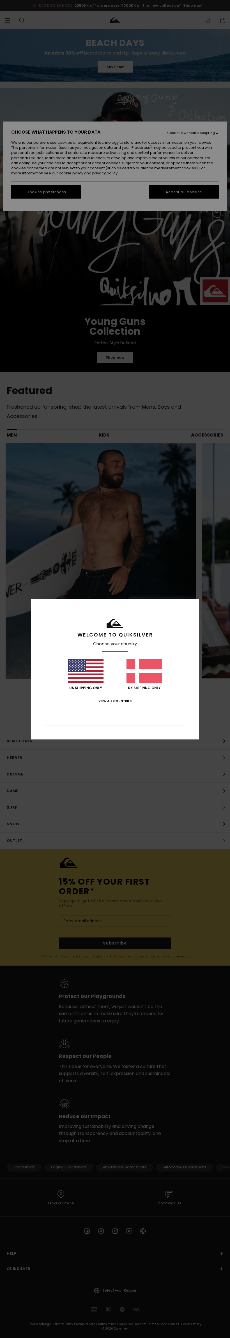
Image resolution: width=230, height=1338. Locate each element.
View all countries (115, 701)
